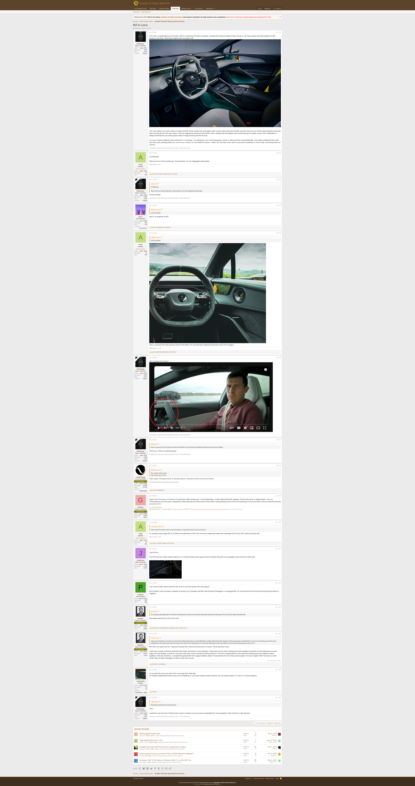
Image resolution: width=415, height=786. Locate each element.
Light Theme (139, 778)
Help (277, 778)
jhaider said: (154, 702)
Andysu (274, 749)
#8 (280, 466)
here (232, 17)
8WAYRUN (217, 784)
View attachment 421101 (158, 475)
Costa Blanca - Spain (141, 692)
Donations (199, 8)
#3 (280, 179)
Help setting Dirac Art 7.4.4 (151, 740)
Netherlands (143, 491)
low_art (142, 756)
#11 (280, 549)
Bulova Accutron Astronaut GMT (220, 509)
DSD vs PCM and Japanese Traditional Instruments (201, 509)
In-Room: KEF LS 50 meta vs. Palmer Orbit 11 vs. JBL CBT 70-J (165, 760)
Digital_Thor (273, 762)
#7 (280, 440)
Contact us (248, 778)
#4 (280, 205)
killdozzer (138, 28)
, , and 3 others (163, 543)
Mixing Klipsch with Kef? (150, 733)
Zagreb (145, 53)
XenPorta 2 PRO (199, 784)
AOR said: (154, 184)
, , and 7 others (165, 174)
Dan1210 (142, 736)
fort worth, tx (143, 228)
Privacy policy (269, 778)
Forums (175, 8)
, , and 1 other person (169, 628)
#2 (280, 153)
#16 (280, 697)
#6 (280, 357)
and (158, 490)
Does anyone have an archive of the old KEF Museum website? (166, 753)
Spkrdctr (274, 735)
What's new (186, 8)
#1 (280, 32)
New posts (136, 12)
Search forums (146, 12)
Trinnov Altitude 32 (167, 509)
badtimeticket (273, 742)
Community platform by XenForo (196, 782)
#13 (280, 607)
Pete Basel (273, 755)
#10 (280, 522)
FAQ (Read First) (141, 8)
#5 (280, 233)
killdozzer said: (155, 210)
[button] (191, 8)
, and (161, 227)
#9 (280, 496)
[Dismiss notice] (280, 17)
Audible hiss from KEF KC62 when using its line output (163, 747)
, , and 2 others (164, 352)
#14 (280, 633)
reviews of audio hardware (172, 17)
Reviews (153, 8)
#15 (280, 670)
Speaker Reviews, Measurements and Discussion (169, 736)
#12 (280, 583)
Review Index (164, 8)
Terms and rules (258, 778)
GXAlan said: (155, 638)
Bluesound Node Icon (154, 509)
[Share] (277, 32)
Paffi (141, 762)
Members (209, 8)
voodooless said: (156, 526)
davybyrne (143, 749)
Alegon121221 (144, 742)
